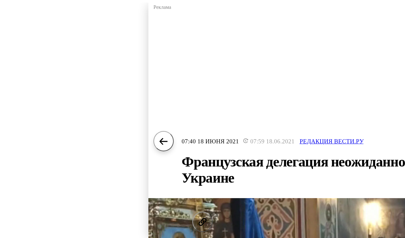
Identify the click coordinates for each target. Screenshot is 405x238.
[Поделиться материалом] (202, 222)
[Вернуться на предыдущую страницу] (163, 141)
